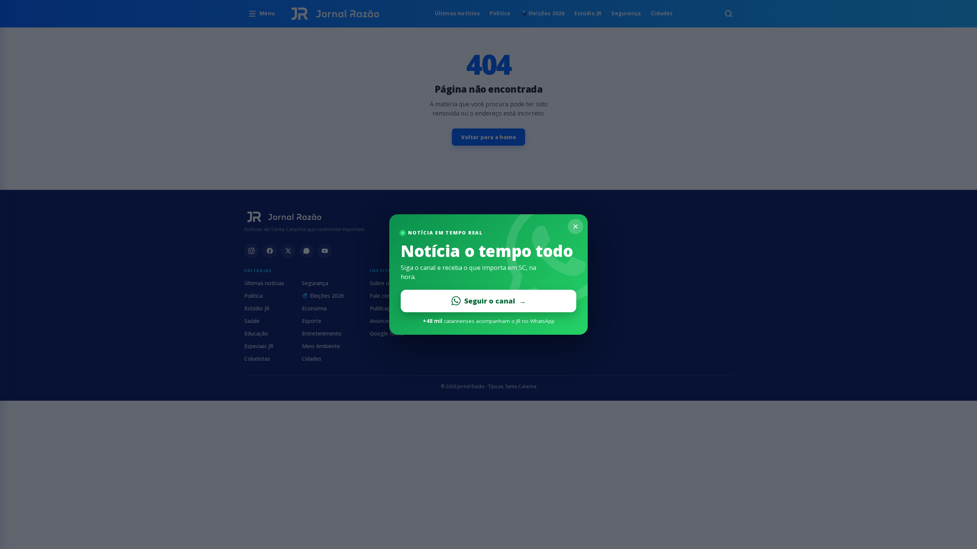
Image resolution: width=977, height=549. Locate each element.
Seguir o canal (495, 300)
